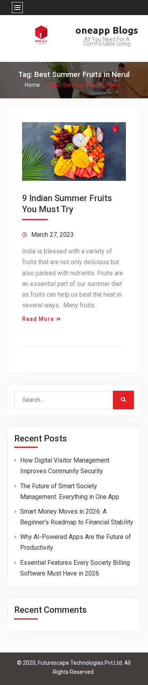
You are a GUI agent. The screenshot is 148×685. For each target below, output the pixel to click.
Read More (38, 319)
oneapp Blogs (106, 30)
